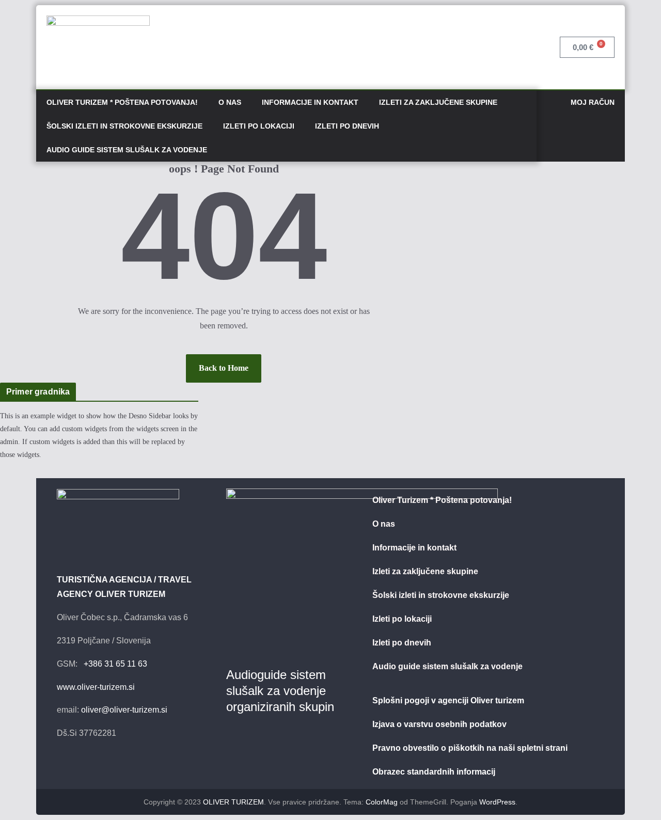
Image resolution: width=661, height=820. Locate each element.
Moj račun (593, 102)
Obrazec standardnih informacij (433, 771)
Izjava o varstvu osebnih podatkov (439, 724)
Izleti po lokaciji (258, 126)
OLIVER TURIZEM (233, 802)
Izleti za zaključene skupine (438, 102)
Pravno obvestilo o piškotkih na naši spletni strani (470, 748)
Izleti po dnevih (347, 126)
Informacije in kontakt (310, 102)
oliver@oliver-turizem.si (124, 709)
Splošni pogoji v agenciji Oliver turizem (448, 700)
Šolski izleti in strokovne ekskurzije (124, 126)
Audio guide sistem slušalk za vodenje (126, 150)
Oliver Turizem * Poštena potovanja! (122, 102)
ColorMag (382, 802)
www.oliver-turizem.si (96, 687)
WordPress (497, 802)
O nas (229, 102)
